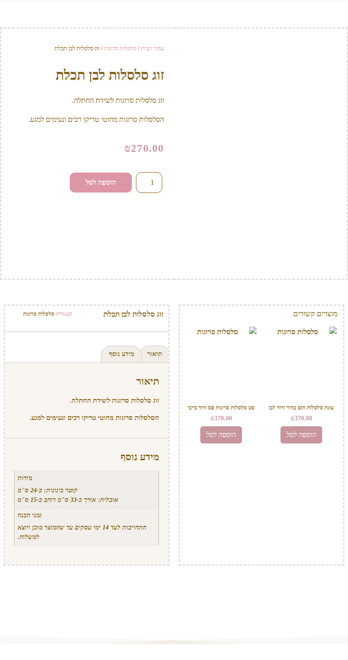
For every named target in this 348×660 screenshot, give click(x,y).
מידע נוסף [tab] (121, 354)
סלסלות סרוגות (120, 48)
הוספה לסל (101, 182)
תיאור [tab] (154, 354)
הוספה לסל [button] (301, 434)
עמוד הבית (152, 48)
